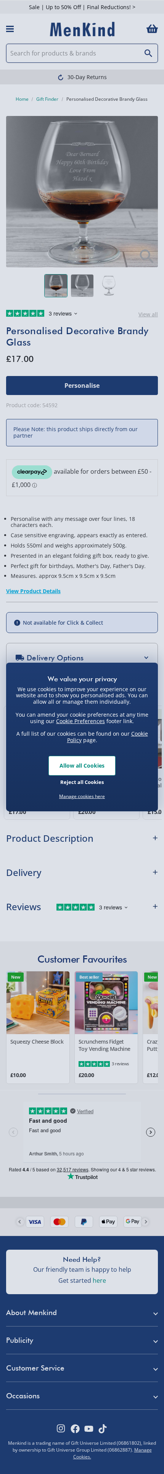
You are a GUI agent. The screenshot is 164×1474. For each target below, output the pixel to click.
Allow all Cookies (82, 765)
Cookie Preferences (80, 720)
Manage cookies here (82, 796)
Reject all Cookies (82, 782)
